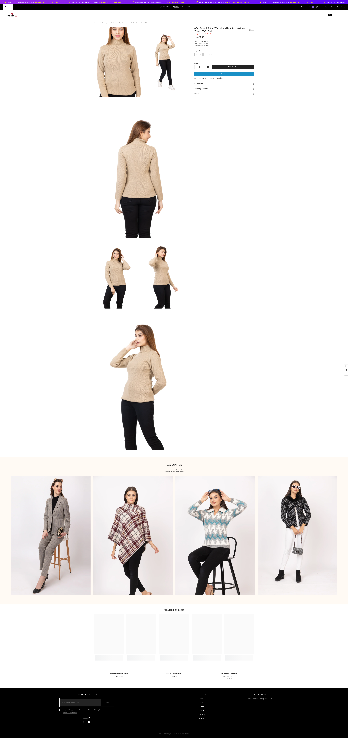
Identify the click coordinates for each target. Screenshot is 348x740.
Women (8, 7)
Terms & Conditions (70, 712)
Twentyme (204, 41)
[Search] (336, 15)
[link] (109, 656)
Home (96, 23)
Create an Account (336, 7)
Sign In (327, 7)
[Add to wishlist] (208, 67)
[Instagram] (89, 722)
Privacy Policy (98, 710)
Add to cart (232, 67)
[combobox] (336, 15)
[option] (51, 535)
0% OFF (176, 7)
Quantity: (197, 63)
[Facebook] (83, 722)
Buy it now (224, 74)
